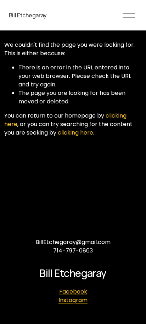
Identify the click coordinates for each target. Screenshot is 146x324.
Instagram (73, 300)
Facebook (73, 292)
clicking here (75, 133)
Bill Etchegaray (28, 15)
